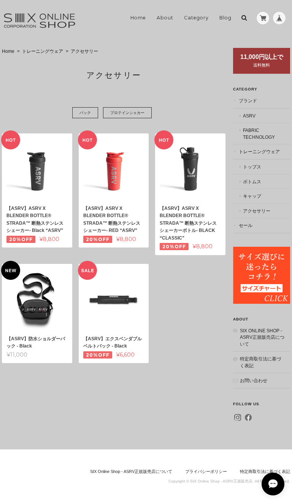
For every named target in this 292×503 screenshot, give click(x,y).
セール (245, 225)
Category (196, 18)
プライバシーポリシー (206, 471)
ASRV (249, 115)
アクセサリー (256, 210)
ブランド (248, 100)
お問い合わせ (253, 380)
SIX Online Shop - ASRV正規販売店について (262, 337)
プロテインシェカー (127, 113)
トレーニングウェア (42, 51)
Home (138, 18)
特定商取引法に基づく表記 (260, 362)
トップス (252, 166)
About (165, 18)
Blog (225, 18)
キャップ (252, 196)
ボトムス (252, 181)
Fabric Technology (259, 134)
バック (85, 113)
